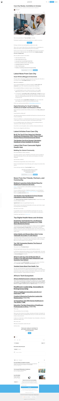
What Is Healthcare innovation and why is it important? (28, 292)
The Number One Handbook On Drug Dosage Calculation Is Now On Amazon (28, 196)
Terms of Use (33, 389)
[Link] (12, 73)
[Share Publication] (48, 2)
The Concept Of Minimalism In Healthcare (22, 369)
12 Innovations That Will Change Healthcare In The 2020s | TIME (28, 301)
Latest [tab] (17, 360)
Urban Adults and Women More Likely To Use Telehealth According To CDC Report (28, 234)
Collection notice (36, 394)
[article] (29, 365)
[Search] (46, 2)
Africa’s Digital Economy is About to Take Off (28, 279)
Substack (25, 399)
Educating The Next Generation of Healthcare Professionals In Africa (28, 305)
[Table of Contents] (1, 200)
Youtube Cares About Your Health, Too (26, 266)
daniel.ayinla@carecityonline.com (34, 103)
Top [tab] (14, 360)
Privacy (30, 394)
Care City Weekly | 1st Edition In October (22, 362)
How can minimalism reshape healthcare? (20, 370)
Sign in (56, 1)
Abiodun (18, 371)
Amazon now (27, 214)
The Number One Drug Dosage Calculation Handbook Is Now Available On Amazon (27, 141)
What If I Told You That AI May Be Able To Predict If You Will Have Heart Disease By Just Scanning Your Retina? (28, 258)
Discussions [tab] (20, 360)
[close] (37, 376)
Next (42, 343)
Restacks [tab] (19, 349)
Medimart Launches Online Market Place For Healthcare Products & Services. (28, 183)
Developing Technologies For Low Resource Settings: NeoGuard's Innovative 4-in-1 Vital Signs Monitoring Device (28, 222)
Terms (32, 394)
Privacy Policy (36, 390)
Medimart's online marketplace (31, 191)
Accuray (29, 35)
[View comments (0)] (18, 12)
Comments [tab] (15, 349)
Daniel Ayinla (18, 9)
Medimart (15, 186)
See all (15, 381)
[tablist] (17, 349)
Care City (22, 371)
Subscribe (51, 1)
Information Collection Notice (29, 390)
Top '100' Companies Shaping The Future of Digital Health (28, 244)
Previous (17, 343)
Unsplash (32, 35)
